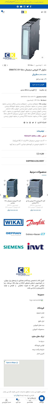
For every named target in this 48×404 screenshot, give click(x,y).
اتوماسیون (38, 65)
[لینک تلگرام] (24, 122)
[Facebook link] (30, 6)
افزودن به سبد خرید (38, 85)
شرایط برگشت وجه (38, 349)
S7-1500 (30, 65)
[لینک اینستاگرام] (24, 6)
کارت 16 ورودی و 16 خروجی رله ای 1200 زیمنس (35, 202)
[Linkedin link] (27, 122)
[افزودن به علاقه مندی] (28, 181)
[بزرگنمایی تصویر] (42, 57)
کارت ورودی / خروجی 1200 (35, 207)
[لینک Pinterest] (17, 6)
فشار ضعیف (40, 313)
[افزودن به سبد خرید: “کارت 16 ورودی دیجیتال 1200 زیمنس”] (5, 184)
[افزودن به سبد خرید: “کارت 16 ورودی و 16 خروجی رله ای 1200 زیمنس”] (28, 184)
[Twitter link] (27, 6)
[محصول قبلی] (7, 65)
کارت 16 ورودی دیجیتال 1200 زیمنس (13, 202)
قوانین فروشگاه (39, 345)
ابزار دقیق (41, 321)
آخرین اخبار (40, 354)
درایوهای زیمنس (33, 104)
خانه (44, 65)
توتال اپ (17, 395)
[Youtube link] (21, 6)
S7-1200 (32, 205)
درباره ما (41, 341)
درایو (42, 317)
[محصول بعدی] (3, 65)
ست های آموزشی (38, 325)
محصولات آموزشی (38, 329)
